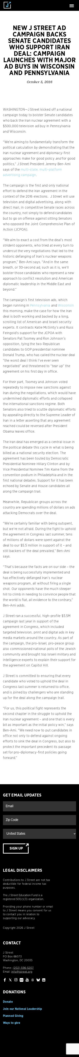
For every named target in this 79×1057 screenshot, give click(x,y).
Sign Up (16, 848)
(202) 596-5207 (23, 968)
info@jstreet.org (21, 971)
